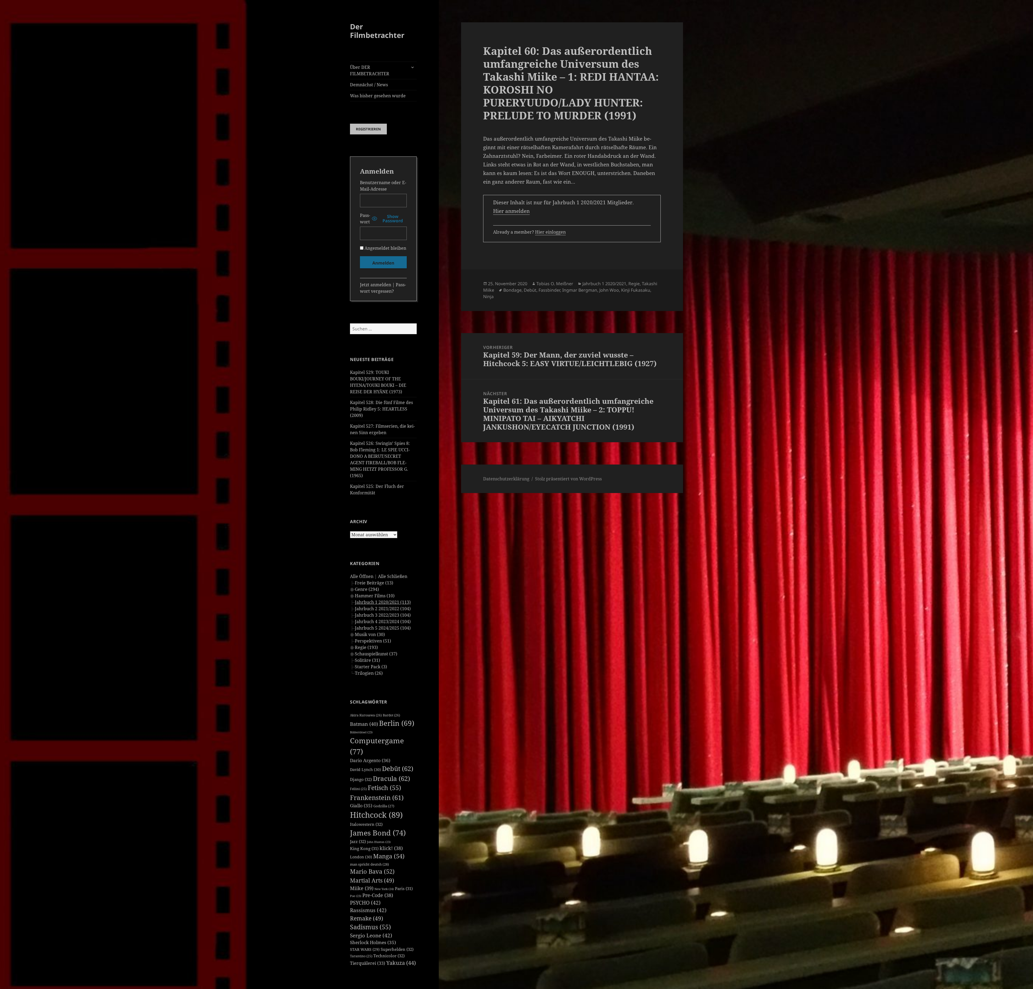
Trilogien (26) (369, 673)
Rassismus (368, 910)
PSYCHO (365, 902)
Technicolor (389, 955)
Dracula (391, 778)
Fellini (358, 789)
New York (384, 889)
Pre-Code (377, 895)
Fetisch (384, 788)
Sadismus (370, 927)
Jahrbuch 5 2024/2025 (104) (383, 628)
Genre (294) (367, 589)
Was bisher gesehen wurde (378, 96)
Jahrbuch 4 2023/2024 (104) (383, 621)
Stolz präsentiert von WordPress (568, 479)
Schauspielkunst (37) (376, 654)
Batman (364, 724)
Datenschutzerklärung (506, 479)
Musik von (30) (370, 634)
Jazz (358, 841)
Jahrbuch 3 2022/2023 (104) (383, 615)
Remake (366, 918)
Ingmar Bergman (579, 290)
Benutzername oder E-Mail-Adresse (383, 186)
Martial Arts (372, 880)
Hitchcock (376, 814)
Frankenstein (377, 797)
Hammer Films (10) (375, 596)
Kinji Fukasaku (635, 290)
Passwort (365, 218)
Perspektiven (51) (373, 641)
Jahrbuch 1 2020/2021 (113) (383, 602)
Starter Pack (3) (371, 667)
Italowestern (366, 824)
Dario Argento (370, 760)
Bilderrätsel (361, 732)
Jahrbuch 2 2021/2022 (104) (383, 609)
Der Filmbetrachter (377, 31)
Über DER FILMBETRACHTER (369, 70)
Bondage (512, 290)
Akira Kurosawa (366, 715)
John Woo (609, 290)
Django (361, 779)
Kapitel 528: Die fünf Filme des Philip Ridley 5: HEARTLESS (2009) (381, 408)
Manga (389, 856)
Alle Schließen (392, 576)
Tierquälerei (367, 963)
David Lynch (365, 769)
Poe (355, 896)
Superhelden (397, 949)
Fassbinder (549, 290)
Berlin (396, 723)
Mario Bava (372, 871)
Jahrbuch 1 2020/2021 (604, 284)
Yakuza (401, 962)
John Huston (379, 842)
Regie (634, 284)
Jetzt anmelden (375, 285)
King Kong (364, 848)
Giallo (361, 805)
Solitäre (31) (367, 660)
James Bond (378, 833)
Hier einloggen (550, 232)
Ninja (488, 296)
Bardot (391, 715)
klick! (391, 848)
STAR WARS (365, 949)
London (361, 856)
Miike (361, 888)
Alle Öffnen (361, 576)
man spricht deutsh (369, 864)
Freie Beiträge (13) (374, 583)
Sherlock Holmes (373, 942)
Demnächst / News (369, 85)
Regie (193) (366, 647)
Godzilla (383, 806)
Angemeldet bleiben (384, 248)
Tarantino (361, 956)
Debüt (397, 768)
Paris (404, 888)
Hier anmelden (511, 211)
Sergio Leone (371, 935)
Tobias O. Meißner (554, 284)
